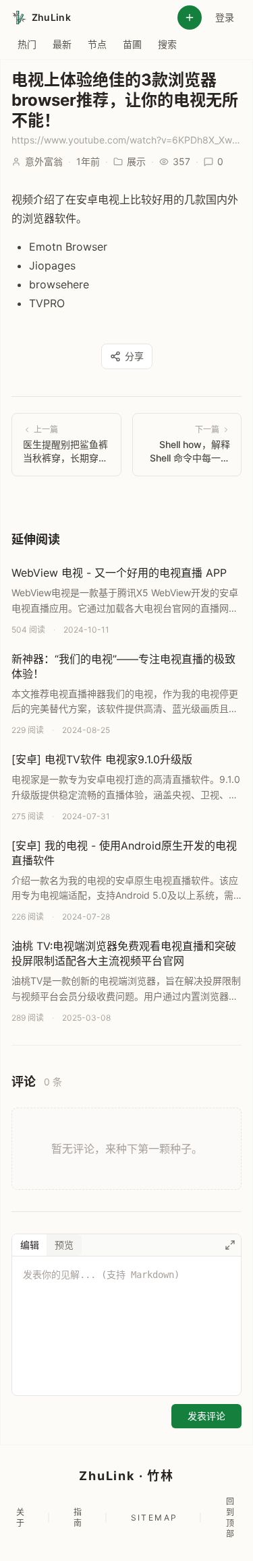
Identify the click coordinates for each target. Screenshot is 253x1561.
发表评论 (206, 1416)
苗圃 (132, 44)
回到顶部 (230, 1517)
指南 (78, 1517)
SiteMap (154, 1517)
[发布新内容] (189, 17)
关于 (21, 1517)
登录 (224, 17)
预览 (64, 1244)
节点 (97, 44)
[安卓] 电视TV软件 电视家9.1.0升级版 (101, 759)
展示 (136, 161)
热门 (27, 44)
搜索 (167, 44)
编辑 (29, 1244)
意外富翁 (44, 161)
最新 (62, 44)
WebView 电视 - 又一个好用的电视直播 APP (119, 572)
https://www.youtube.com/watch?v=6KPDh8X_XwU (126, 140)
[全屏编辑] (230, 1245)
